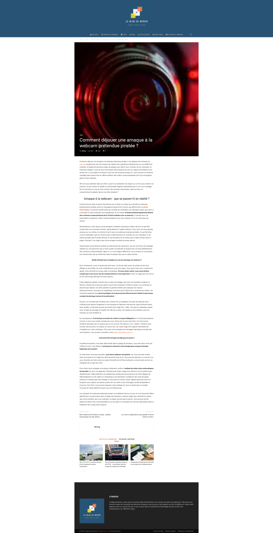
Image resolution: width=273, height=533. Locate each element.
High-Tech (158, 35)
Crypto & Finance (110, 35)
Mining (84, 151)
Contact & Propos (175, 35)
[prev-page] (81, 470)
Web (133, 35)
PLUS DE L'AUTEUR (126, 439)
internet (83, 164)
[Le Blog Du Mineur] (136, 16)
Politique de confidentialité (185, 531)
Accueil (95, 35)
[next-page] (84, 470)
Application (144, 35)
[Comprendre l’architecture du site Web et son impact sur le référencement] (142, 452)
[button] (190, 35)
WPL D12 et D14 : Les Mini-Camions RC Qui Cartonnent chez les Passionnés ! (90, 464)
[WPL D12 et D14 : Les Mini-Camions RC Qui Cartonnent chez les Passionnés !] (91, 452)
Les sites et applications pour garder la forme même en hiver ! (137, 416)
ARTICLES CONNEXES (108, 439)
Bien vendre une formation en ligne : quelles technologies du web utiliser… (95, 416)
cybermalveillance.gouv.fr (123, 332)
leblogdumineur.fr (103, 531)
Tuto (124, 35)
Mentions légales (171, 531)
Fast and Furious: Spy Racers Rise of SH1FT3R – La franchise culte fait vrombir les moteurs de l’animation (116, 464)
